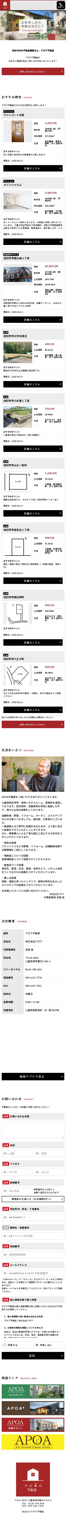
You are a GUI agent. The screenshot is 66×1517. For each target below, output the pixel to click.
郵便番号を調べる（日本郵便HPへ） (32, 1199)
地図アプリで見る (32, 1076)
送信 (32, 1356)
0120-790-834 (36, 1503)
